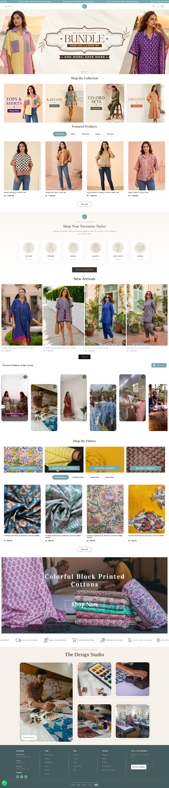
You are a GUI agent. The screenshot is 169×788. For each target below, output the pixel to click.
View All (84, 204)
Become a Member (139, 767)
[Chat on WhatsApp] (4, 783)
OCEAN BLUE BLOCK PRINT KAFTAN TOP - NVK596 (59, 348)
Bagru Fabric (110, 477)
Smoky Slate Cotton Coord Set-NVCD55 (138, 348)
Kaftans (73, 134)
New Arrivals (49, 755)
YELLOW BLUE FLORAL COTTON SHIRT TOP (103, 192)
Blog (75, 762)
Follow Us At (161, 365)
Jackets (47, 770)
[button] (154, 6)
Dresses (98, 134)
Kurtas (47, 766)
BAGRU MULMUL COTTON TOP (15, 192)
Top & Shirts (49, 762)
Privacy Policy (106, 766)
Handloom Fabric (78, 477)
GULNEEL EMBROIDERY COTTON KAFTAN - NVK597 (18, 348)
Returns (104, 759)
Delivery (104, 762)
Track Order (77, 766)
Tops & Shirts (60, 134)
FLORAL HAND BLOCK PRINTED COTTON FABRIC (22, 535)
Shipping (105, 755)
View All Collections (84, 270)
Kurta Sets (110, 134)
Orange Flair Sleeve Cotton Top (55, 192)
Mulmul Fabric (94, 477)
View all (84, 357)
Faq (75, 770)
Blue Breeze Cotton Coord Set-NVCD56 (96, 348)
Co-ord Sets (85, 134)
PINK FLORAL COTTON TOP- (138, 192)
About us (76, 755)
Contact (76, 759)
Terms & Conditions (108, 770)
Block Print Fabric (60, 477)
